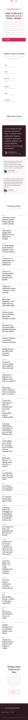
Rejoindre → (14, 692)
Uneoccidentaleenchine (12, 708)
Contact (12, 712)
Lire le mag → (7, 39)
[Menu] (16, 1)
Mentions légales (5, 712)
